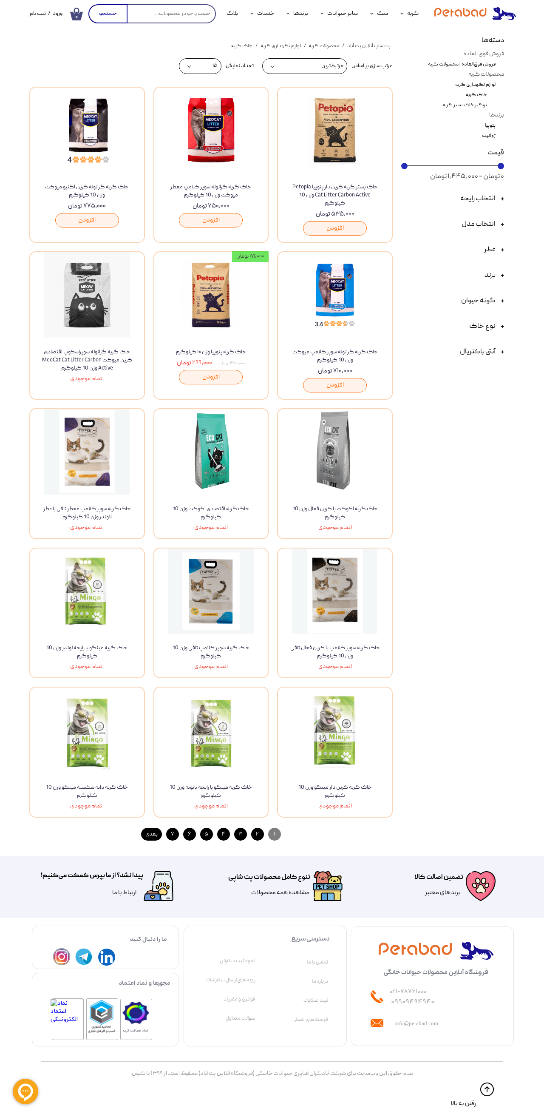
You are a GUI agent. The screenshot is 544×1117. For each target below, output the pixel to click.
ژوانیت (489, 135)
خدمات (265, 13)
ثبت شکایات (315, 1000)
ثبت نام (38, 14)
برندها (300, 13)
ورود (57, 14)
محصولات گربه (486, 74)
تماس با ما (317, 962)
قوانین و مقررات (239, 999)
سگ (382, 13)
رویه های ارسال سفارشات (230, 980)
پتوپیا (490, 125)
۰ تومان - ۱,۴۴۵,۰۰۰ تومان (467, 177)
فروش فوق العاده (483, 54)
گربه (413, 13)
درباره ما (320, 981)
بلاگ (232, 13)
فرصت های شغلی (310, 1019)
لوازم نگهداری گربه (475, 84)
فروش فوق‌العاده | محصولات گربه (462, 64)
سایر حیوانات (342, 13)
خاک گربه (476, 95)
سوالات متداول (240, 1018)
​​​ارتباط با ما (123, 893)
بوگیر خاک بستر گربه (464, 105)
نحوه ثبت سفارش (237, 961)
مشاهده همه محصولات (280, 893)
